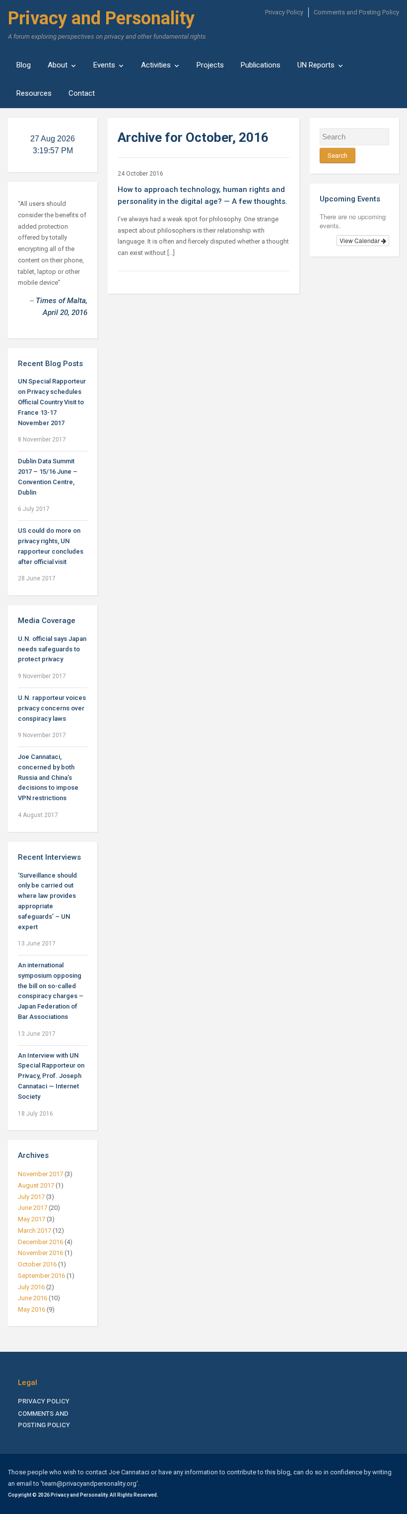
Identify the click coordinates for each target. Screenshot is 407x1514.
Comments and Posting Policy (356, 12)
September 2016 (41, 1275)
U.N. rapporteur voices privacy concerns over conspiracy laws (52, 708)
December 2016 (40, 1242)
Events (104, 65)
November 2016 (40, 1253)
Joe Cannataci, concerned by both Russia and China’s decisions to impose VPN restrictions (48, 777)
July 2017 (31, 1196)
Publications (260, 65)
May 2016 (31, 1309)
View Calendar (360, 240)
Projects (210, 65)
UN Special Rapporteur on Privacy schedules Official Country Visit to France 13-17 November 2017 (52, 402)
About (58, 65)
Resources (34, 93)
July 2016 (31, 1287)
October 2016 (37, 1264)
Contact (81, 93)
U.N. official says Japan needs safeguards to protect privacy (52, 649)
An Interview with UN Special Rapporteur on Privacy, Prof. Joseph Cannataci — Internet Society (51, 1076)
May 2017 (31, 1219)
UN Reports (316, 65)
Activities (156, 65)
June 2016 (32, 1298)
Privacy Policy (284, 12)
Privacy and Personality (101, 18)
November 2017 (40, 1174)
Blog (23, 65)
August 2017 (36, 1185)
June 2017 (32, 1207)
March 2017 (34, 1230)
